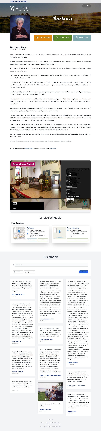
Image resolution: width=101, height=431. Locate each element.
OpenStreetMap (52, 426)
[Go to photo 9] (52, 399)
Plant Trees (42, 240)
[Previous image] (39, 392)
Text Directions (31, 240)
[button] (19, 231)
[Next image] (62, 392)
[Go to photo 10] (53, 399)
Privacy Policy (46, 424)
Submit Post (84, 272)
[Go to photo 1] (45, 399)
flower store (53, 148)
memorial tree (29, 148)
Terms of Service (54, 424)
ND (71, 236)
